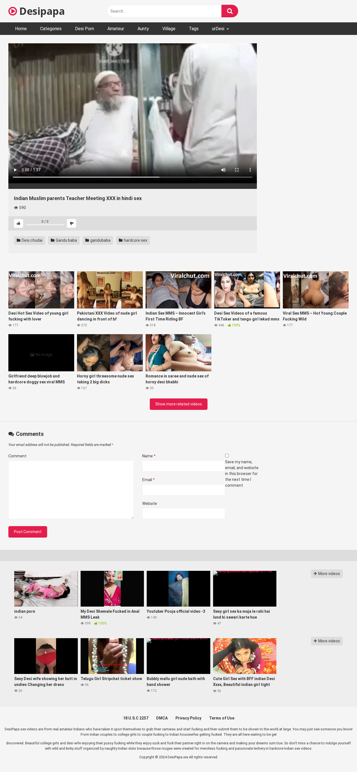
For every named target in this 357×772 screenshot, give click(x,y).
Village (168, 28)
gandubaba (100, 240)
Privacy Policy (188, 718)
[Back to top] (338, 755)
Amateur (115, 28)
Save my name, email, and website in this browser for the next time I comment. (242, 474)
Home (21, 28)
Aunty (143, 28)
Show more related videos (178, 404)
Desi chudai (31, 240)
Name (149, 456)
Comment (17, 456)
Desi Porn (84, 28)
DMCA (162, 718)
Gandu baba (66, 240)
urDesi (218, 28)
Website (149, 503)
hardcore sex (135, 240)
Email (148, 480)
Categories (51, 28)
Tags (194, 28)
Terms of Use (221, 718)
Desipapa (41, 11)
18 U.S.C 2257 (135, 718)
